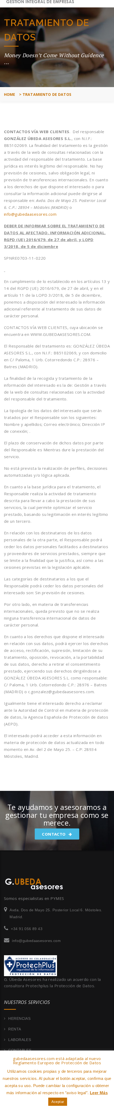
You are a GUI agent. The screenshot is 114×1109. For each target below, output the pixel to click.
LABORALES (19, 1040)
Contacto (54, 834)
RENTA (14, 1029)
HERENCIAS (19, 1018)
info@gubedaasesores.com (30, 214)
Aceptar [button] (57, 1102)
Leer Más (99, 1092)
